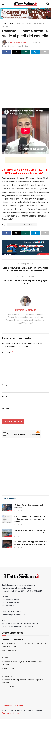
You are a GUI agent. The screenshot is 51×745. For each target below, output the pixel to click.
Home (4, 23)
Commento (7, 352)
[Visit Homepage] (25, 4)
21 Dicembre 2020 (9, 686)
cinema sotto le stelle (17, 225)
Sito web (5, 408)
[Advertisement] (25, 82)
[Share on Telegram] (35, 52)
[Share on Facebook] (6, 52)
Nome (5, 385)
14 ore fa (19, 511)
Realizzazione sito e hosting (12, 713)
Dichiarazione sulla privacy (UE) (14, 705)
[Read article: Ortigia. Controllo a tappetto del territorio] (7, 507)
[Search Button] (47, 4)
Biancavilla (7, 658)
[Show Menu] (3, 4)
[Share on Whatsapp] (25, 52)
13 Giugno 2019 (35, 42)
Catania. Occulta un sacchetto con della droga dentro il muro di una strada (29, 519)
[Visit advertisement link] (25, 13)
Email (5, 396)
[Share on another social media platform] (44, 52)
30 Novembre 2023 (9, 650)
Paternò (10, 23)
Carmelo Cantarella (18, 42)
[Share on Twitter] (16, 52)
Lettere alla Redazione (12, 640)
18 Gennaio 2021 (9, 668)
